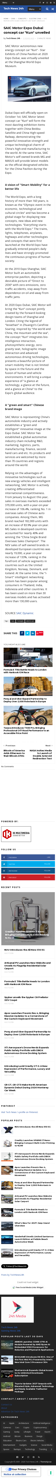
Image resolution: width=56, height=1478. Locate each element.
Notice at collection (15, 1474)
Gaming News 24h (10, 1330)
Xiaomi (47, 1432)
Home (6, 19)
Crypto (26, 1427)
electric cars (35, 19)
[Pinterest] (50, 2)
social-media (47, 1445)
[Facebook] (17, 1457)
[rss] (54, 2)
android (6, 1436)
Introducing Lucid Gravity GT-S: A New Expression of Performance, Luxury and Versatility (34, 1252)
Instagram (29, 871)
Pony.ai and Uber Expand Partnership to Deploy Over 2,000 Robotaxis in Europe (25, 700)
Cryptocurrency (40, 1427)
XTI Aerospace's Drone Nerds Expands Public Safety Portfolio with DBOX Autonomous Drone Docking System (35, 1156)
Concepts (22, 19)
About (4, 1408)
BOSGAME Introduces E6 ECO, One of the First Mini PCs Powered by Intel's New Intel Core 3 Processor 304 (34, 1359)
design (39, 1436)
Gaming (6, 1432)
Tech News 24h (9, 1327)
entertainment (9, 1445)
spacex (6, 1449)
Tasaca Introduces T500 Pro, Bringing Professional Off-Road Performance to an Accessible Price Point (26, 731)
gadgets (23, 1445)
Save (41, 632)
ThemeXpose (46, 1462)
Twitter (29, 864)
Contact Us (6, 1404)
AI (4, 1423)
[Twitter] (23, 1457)
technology (30, 1449)
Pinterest (29, 877)
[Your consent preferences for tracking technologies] (51, 1473)
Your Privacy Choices (24, 1469)
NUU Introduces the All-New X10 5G (33, 1127)
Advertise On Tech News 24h (15, 1411)
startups (17, 1449)
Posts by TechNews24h (12, 1274)
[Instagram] (47, 2)
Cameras (7, 1427)
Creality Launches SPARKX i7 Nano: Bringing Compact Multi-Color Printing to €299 (35, 1143)
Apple (11, 1423)
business (28, 1436)
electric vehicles (37, 1440)
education (7, 1440)
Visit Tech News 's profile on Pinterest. (19, 1112)
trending (43, 1449)
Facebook (29, 857)
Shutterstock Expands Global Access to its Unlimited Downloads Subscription (34, 1373)
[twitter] (43, 2)
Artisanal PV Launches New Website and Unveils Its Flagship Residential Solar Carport (33, 1199)
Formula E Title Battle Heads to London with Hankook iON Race (25, 671)
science (34, 1445)
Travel (37, 1432)
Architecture (24, 1423)
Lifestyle (27, 1432)
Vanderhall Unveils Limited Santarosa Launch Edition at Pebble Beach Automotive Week (34, 1239)
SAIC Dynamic (25, 613)
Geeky (16, 1432)
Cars (13, 19)
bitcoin (17, 1436)
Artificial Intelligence (41, 1423)
